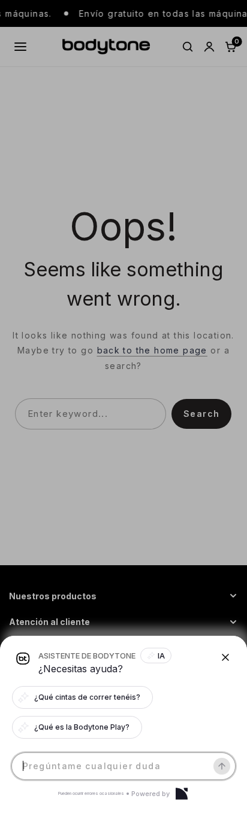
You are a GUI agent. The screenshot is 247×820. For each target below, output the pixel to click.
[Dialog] (181, 794)
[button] (123, 410)
